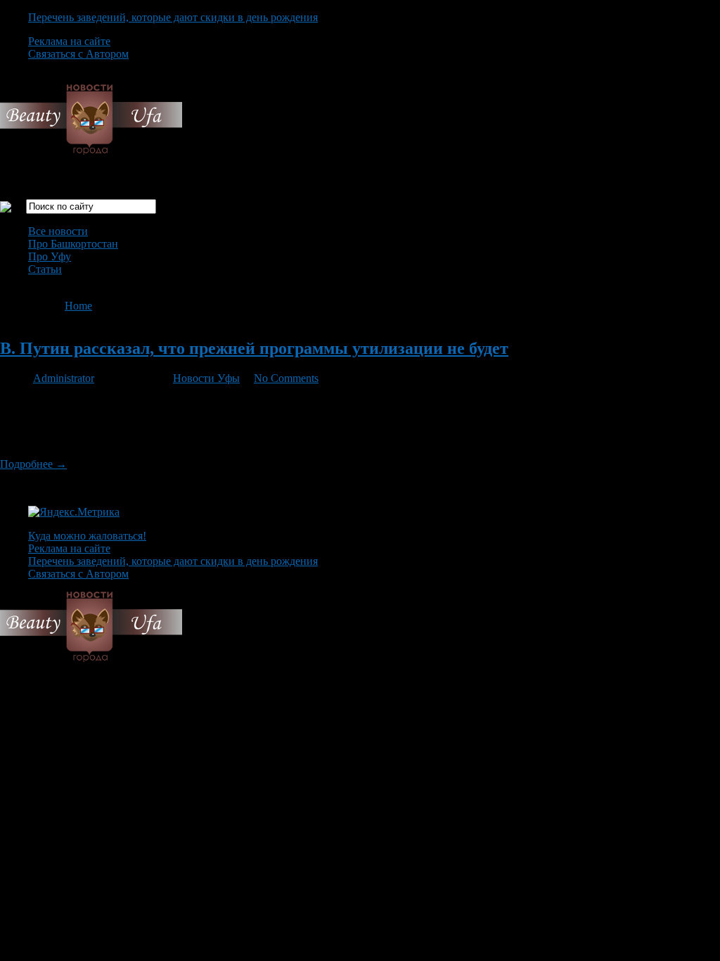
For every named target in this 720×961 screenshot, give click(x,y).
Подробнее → (33, 464)
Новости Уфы (206, 378)
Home (78, 306)
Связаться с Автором (78, 54)
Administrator (63, 378)
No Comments (286, 378)
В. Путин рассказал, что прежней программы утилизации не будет (254, 348)
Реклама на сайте (69, 41)
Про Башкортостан (73, 244)
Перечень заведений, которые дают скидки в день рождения (173, 17)
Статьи (45, 269)
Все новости (58, 231)
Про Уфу (49, 256)
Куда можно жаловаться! (87, 536)
